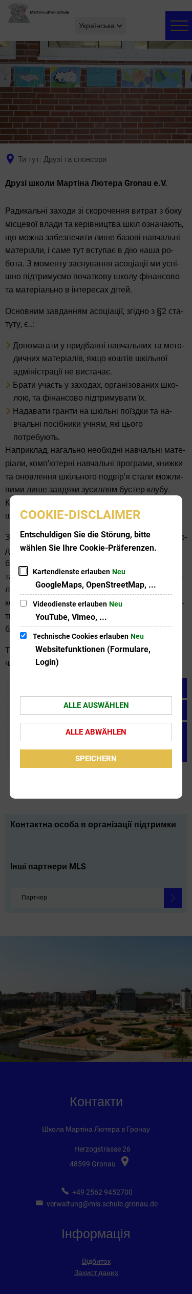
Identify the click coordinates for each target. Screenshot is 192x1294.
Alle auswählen (96, 705)
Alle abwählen (96, 732)
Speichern (96, 758)
